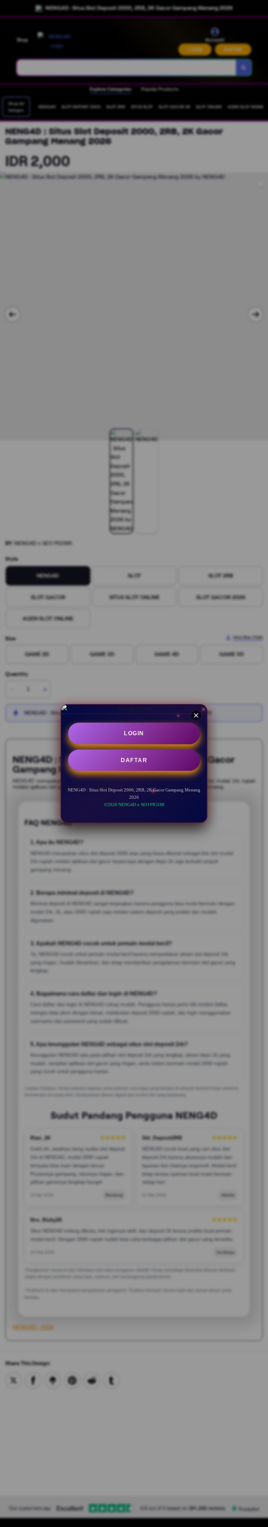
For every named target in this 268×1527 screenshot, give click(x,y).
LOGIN (134, 733)
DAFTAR (134, 760)
